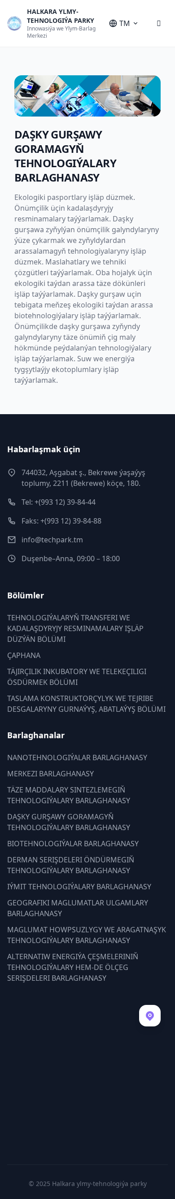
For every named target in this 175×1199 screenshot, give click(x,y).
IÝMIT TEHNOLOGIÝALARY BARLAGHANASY (79, 887)
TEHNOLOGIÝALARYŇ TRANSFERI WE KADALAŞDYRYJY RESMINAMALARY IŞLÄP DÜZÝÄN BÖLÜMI (75, 628)
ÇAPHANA (23, 655)
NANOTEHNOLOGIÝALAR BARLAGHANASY (77, 757)
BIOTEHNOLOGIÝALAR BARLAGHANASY (73, 843)
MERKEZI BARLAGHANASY (50, 774)
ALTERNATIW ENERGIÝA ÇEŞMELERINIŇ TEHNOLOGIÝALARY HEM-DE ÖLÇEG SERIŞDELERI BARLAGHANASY (72, 967)
